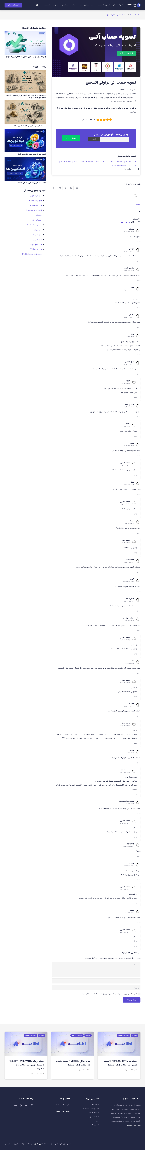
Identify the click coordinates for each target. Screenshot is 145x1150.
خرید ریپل (38, 229)
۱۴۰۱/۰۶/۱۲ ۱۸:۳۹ (129, 407)
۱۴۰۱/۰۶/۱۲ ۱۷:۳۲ (129, 271)
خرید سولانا (37, 234)
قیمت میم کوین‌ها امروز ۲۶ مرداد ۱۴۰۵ (32, 154)
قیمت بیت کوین (130, 161)
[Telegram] (21, 1105)
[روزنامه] (15, 1105)
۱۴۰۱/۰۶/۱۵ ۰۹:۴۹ (125, 640)
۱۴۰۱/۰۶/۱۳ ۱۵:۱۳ (125, 465)
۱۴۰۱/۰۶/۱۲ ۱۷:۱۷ (129, 251)
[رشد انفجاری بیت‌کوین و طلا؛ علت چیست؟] (25, 112)
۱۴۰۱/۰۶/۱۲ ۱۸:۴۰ (125, 384)
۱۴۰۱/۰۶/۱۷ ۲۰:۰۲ (129, 804)
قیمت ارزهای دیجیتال (34, 210)
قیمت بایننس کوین (119, 165)
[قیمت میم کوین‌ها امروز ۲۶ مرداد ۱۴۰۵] (25, 140)
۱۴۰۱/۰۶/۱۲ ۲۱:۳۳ (129, 485)
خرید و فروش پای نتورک (33, 224)
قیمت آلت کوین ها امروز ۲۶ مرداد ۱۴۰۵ (31, 182)
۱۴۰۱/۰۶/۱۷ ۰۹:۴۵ (125, 726)
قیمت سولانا (99, 161)
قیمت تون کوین (65, 161)
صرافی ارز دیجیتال (35, 200)
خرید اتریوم (38, 239)
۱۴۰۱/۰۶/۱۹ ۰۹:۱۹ (125, 889)
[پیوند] (133, 5)
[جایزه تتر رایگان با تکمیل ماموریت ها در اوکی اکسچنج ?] (25, 43)
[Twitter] (26, 1105)
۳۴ (136, 219)
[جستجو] (37, 5)
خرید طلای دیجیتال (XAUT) (31, 254)
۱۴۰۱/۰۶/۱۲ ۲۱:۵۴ (129, 523)
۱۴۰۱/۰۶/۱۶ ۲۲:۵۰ (128, 706)
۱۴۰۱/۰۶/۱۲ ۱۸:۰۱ (129, 337)
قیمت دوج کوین (78, 161)
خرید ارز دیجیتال (36, 205)
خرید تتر (39, 215)
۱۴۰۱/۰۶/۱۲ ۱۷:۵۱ (129, 290)
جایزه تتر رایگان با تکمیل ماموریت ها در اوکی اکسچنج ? (26, 57)
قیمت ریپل (89, 161)
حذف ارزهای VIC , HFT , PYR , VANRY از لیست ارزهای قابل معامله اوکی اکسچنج (27, 1064)
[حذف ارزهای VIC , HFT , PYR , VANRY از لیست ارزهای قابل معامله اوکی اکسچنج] (26, 1044)
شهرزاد (138, 204)
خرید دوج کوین (36, 244)
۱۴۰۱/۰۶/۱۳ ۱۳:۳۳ (128, 582)
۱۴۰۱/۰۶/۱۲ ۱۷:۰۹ (129, 232)
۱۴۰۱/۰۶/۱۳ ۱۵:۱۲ (125, 543)
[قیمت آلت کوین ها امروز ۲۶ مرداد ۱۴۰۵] (25, 169)
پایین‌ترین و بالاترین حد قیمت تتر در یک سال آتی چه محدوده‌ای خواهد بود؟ (26, 96)
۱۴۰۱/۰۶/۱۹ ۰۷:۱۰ (129, 913)
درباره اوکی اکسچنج (133, 1125)
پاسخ (138, 241)
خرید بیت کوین (36, 195)
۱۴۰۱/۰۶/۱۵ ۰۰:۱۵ (129, 663)
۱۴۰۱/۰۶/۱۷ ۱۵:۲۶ (125, 772)
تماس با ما (95, 1125)
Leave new (125, 222)
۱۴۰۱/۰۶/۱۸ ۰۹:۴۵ (128, 847)
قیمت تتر (119, 161)
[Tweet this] (65, 188)
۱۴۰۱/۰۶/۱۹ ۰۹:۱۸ (125, 823)
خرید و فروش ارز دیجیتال (91, 1108)
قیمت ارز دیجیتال (93, 1112)
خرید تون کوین (36, 220)
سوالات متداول (94, 1116)
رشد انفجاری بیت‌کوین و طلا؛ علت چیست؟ (30, 125)
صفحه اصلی (95, 1104)
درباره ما (96, 1121)
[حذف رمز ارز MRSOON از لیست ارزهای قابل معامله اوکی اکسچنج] (72, 1044)
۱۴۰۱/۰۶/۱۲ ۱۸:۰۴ (129, 364)
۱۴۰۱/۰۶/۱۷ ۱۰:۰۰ (129, 753)
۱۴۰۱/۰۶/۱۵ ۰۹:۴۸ (125, 683)
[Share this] (70, 188)
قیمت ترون (132, 165)
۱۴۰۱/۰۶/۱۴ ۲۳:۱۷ (129, 621)
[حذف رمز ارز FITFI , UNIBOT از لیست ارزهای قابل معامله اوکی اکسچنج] (119, 1044)
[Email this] (76, 188)
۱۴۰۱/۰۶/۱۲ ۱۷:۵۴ (129, 317)
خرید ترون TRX (36, 249)
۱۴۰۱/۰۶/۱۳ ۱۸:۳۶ (128, 601)
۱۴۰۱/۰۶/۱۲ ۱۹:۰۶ (129, 446)
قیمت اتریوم (109, 161)
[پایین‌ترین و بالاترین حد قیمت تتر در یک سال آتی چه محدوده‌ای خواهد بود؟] (25, 81)
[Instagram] (31, 1105)
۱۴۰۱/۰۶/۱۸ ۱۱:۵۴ (129, 866)
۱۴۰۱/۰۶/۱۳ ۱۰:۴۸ (129, 562)
